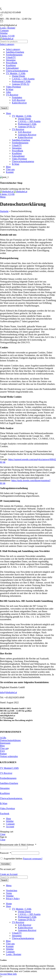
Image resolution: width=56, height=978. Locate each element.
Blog (2, 745)
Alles (8, 92)
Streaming (11, 60)
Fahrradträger (12, 68)
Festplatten (17, 97)
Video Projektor (13, 86)
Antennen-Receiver (27, 134)
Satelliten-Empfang (15, 52)
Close (2, 834)
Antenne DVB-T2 (20, 84)
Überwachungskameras (17, 70)
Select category (13, 49)
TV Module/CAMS (9, 768)
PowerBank (11, 62)
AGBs (3, 737)
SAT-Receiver (18, 100)
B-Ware (9, 89)
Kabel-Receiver (19, 103)
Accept (3, 974)
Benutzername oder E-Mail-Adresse (18, 844)
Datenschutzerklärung (10, 740)
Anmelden (5, 864)
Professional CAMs (21, 81)
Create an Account (8, 874)
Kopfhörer (11, 65)
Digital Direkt (18, 76)
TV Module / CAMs (15, 73)
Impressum (5, 743)
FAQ (2, 751)
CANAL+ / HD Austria (23, 78)
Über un (4, 748)
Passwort (5, 853)
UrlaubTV (11, 57)
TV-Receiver (12, 94)
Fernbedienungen (14, 54)
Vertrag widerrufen (9, 756)
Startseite (4, 211)
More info (12, 974)
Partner (3, 753)
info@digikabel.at (8, 692)
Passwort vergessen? (32, 858)
